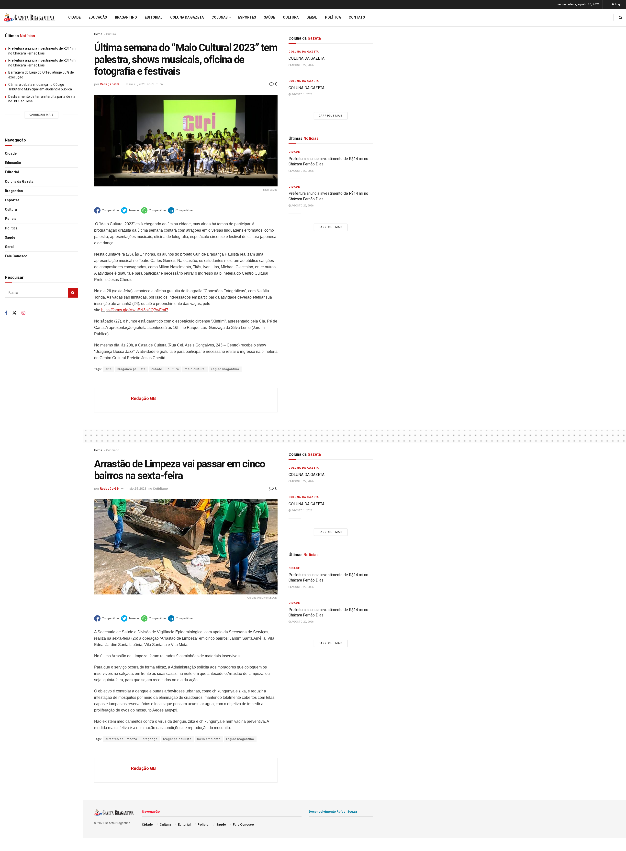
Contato (357, 17)
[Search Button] (73, 293)
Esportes (12, 200)
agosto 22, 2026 (302, 65)
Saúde (10, 237)
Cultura (11, 209)
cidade (156, 369)
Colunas (220, 17)
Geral (9, 247)
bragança (150, 739)
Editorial (12, 172)
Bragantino (14, 191)
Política (11, 228)
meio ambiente (209, 739)
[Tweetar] (130, 210)
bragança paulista (131, 369)
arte (108, 369)
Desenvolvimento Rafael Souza (333, 811)
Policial (11, 219)
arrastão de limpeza (121, 739)
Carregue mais (41, 114)
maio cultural (195, 369)
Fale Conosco (16, 256)
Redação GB (109, 84)
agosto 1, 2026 (301, 94)
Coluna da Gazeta (19, 181)
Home (98, 34)
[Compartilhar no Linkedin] (180, 210)
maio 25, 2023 (135, 84)
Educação (13, 163)
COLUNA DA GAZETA (306, 58)
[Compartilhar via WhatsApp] (153, 210)
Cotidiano (112, 450)
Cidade (11, 153)
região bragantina (225, 369)
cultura (173, 369)
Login (618, 4)
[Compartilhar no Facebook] (106, 210)
